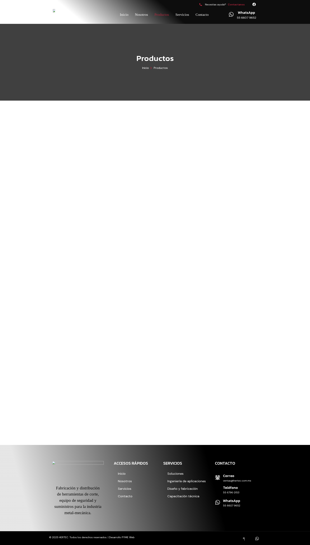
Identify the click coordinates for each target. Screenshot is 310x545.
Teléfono (230, 487)
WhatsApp (231, 500)
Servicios (182, 14)
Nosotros (141, 14)
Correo (228, 475)
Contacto (202, 14)
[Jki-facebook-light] (244, 538)
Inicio (124, 14)
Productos (161, 14)
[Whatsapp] (257, 538)
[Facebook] (254, 4)
